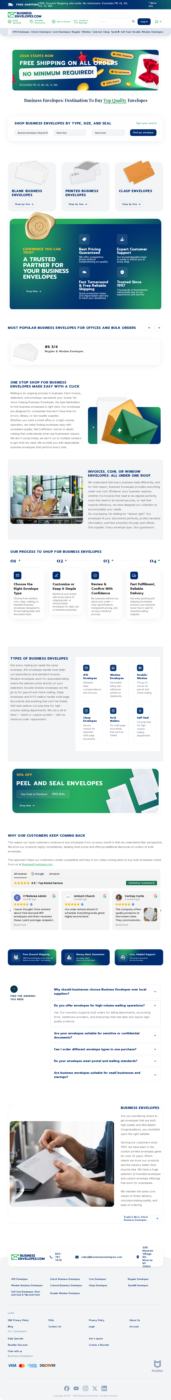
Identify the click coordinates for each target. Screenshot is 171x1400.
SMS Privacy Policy (18, 1320)
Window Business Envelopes (27, 1285)
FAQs (51, 1320)
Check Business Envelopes (65, 1279)
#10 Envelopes (21, 31)
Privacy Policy (96, 1320)
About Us (134, 1320)
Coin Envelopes (61, 31)
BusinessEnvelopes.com (37, 864)
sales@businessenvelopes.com (101, 1257)
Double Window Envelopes (147, 31)
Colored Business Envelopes (66, 1285)
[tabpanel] (85, 70)
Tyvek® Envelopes (138, 1285)
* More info (153, 4)
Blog (10, 1326)
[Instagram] (85, 1388)
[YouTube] (76, 1388)
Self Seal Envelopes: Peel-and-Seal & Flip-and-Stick (25, 1293)
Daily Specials (15, 1338)
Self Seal (126, 31)
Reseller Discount (18, 1345)
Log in (144, 21)
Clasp (106, 31)
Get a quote (96, 1338)
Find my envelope (143, 132)
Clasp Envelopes (98, 1285)
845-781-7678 (58, 1257)
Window (86, 31)
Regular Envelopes (138, 1279)
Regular (76, 31)
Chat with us (15, 1351)
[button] (38, 873)
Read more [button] (71, 925)
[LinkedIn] (104, 1388)
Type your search (146, 123)
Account (134, 1326)
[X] (95, 1388)
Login (92, 1326)
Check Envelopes (41, 31)
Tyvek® (115, 31)
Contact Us (54, 1326)
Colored (97, 31)
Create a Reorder (99, 1345)
